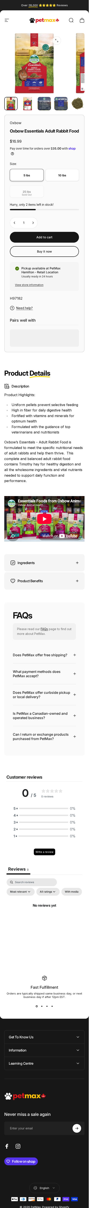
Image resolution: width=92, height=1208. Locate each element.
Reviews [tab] (18, 869)
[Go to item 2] (27, 103)
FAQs (44, 629)
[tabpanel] (44, 915)
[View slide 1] (36, 1006)
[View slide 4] (52, 1006)
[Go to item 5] (77, 103)
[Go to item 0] (11, 103)
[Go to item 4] (61, 103)
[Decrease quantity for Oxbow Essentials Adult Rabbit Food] (14, 222)
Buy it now (44, 251)
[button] (44, 808)
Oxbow (15, 123)
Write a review (44, 852)
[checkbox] (71, 892)
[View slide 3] (47, 1006)
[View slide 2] (42, 1006)
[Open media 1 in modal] (56, 40)
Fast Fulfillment (44, 987)
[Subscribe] (77, 1128)
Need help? (24, 308)
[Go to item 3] (44, 103)
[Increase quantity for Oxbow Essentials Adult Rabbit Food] (32, 222)
